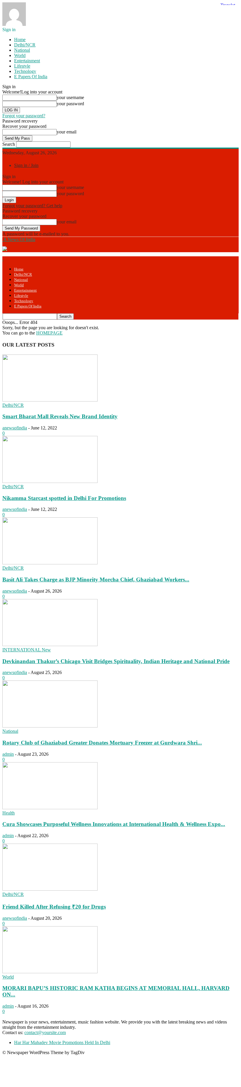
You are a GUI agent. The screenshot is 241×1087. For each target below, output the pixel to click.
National (22, 50)
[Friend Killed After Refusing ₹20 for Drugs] (50, 889)
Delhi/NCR (25, 44)
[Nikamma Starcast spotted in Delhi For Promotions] (50, 481)
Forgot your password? (23, 115)
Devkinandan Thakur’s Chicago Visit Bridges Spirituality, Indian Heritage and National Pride (116, 661)
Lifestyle (22, 65)
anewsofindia (14, 427)
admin (8, 754)
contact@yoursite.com (45, 1032)
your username (70, 97)
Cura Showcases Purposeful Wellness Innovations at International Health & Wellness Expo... (113, 824)
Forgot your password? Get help (32, 205)
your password (70, 103)
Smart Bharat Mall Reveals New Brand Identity (60, 416)
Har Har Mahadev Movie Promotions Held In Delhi (62, 1042)
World (20, 55)
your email (66, 131)
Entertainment (27, 60)
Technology (25, 71)
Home (20, 39)
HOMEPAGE (49, 332)
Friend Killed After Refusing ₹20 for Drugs (54, 907)
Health (8, 812)
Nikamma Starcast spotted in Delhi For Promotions (64, 498)
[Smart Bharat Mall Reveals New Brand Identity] (50, 399)
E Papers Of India (30, 76)
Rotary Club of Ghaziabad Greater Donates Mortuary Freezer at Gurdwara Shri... (102, 743)
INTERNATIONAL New (26, 649)
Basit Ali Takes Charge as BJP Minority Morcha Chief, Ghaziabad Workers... (95, 579)
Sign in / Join (26, 165)
